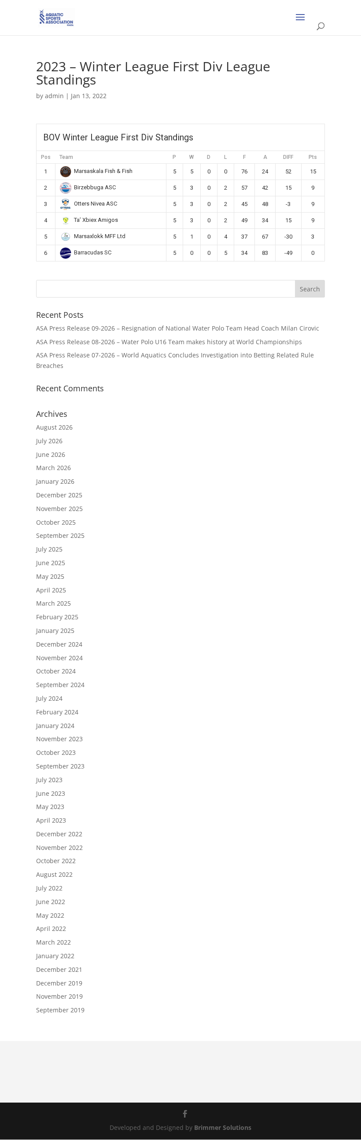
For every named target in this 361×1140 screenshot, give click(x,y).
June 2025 (50, 563)
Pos (46, 157)
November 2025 (59, 508)
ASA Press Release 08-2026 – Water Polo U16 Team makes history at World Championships (169, 342)
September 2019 (60, 1010)
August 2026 (54, 427)
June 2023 (50, 793)
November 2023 (59, 739)
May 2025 (50, 576)
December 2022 (59, 834)
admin (54, 96)
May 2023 (50, 806)
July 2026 (49, 441)
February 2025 (57, 617)
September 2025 (60, 535)
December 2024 (59, 644)
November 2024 (59, 658)
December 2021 (59, 969)
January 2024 (55, 725)
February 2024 (57, 712)
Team (66, 157)
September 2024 (60, 684)
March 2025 (53, 603)
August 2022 (54, 874)
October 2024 (56, 671)
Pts (313, 157)
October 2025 (56, 522)
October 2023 (56, 752)
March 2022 (53, 942)
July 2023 (49, 780)
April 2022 (51, 928)
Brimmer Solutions (222, 1127)
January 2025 (55, 630)
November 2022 (59, 847)
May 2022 (50, 915)
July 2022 (49, 888)
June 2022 (50, 901)
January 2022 (55, 956)
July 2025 (49, 549)
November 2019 (59, 996)
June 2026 (50, 454)
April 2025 (51, 590)
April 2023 (51, 820)
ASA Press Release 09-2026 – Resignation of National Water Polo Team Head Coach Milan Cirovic (177, 328)
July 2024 (49, 698)
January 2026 (55, 481)
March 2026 (53, 467)
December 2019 (59, 983)
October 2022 (56, 861)
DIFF (288, 157)
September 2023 (60, 766)
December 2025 (59, 495)
